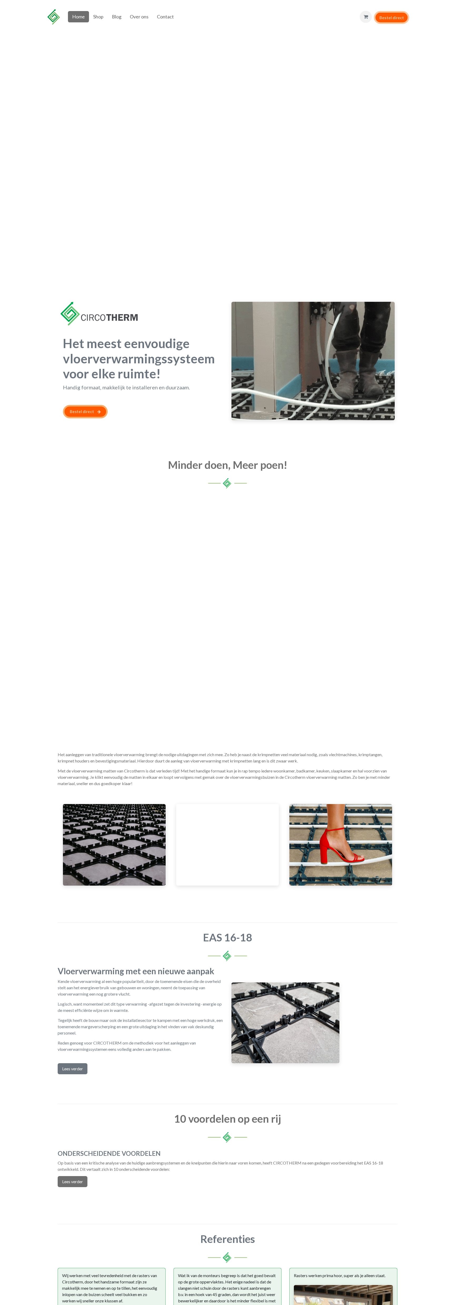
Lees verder (72, 1068)
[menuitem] (78, 16)
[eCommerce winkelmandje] (366, 17)
